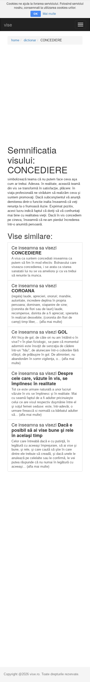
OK (36, 14)
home (15, 40)
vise (8, 24)
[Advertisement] (45, 95)
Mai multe (49, 13)
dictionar (30, 40)
